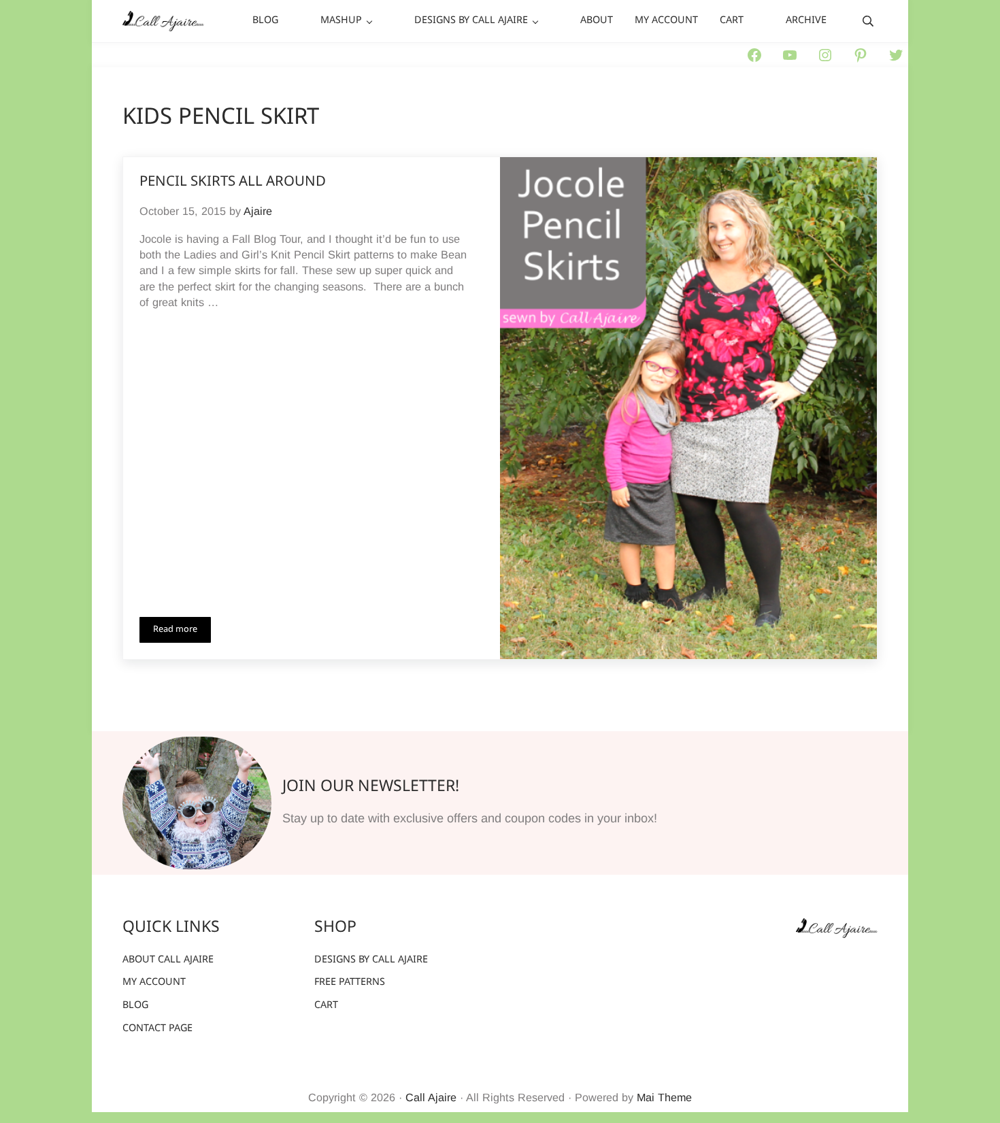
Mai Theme (664, 1097)
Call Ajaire (430, 1097)
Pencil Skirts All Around (232, 182)
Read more (182, 632)
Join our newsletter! (370, 787)
